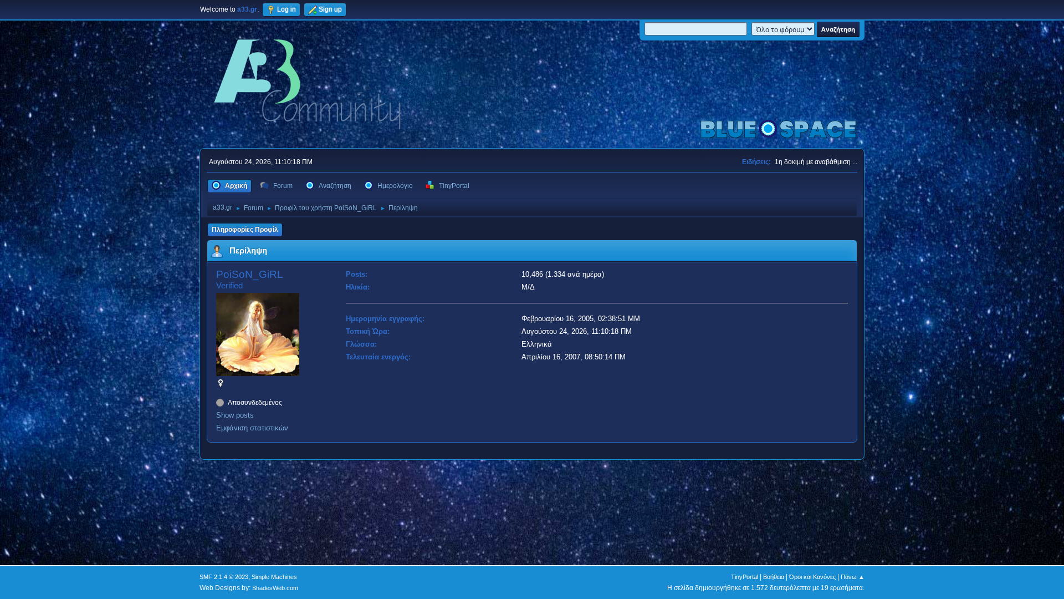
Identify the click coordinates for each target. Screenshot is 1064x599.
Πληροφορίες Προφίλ (245, 229)
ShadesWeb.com (275, 588)
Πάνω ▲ (852, 576)
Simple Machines (274, 576)
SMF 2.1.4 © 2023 (224, 576)
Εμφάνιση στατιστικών (252, 428)
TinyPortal (744, 576)
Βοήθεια (773, 576)
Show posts (235, 415)
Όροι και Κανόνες (812, 576)
